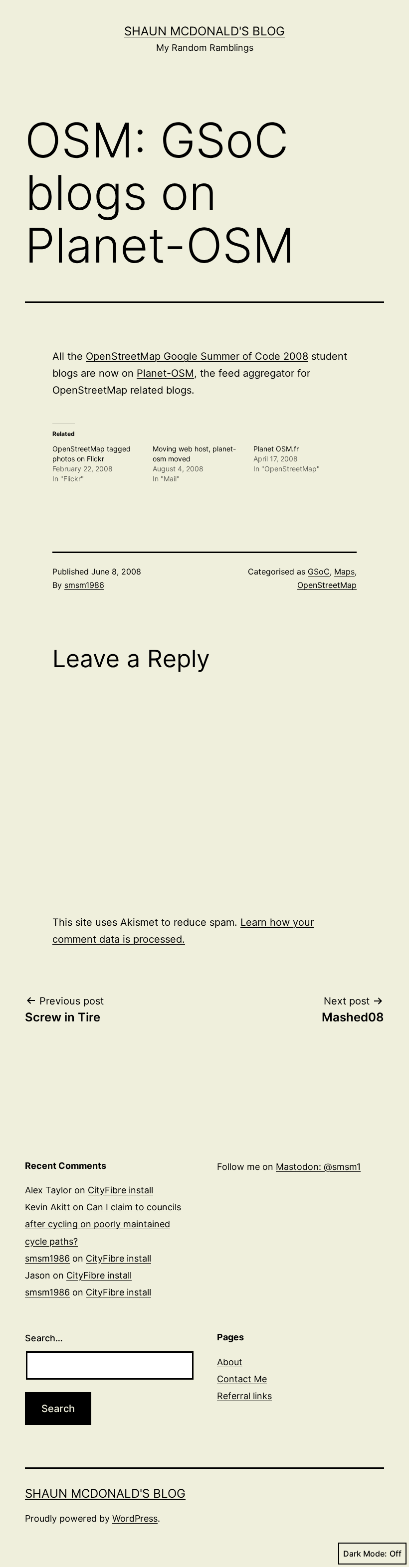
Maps (344, 571)
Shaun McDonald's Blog (204, 31)
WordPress (135, 1518)
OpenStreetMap (327, 585)
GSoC (319, 571)
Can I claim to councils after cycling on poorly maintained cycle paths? (103, 1224)
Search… (44, 1338)
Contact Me (242, 1379)
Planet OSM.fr (276, 448)
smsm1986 (84, 585)
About (229, 1362)
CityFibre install (120, 1190)
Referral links (244, 1396)
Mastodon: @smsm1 (318, 1166)
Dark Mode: (365, 1554)
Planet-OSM (165, 373)
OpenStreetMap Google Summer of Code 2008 (197, 356)
